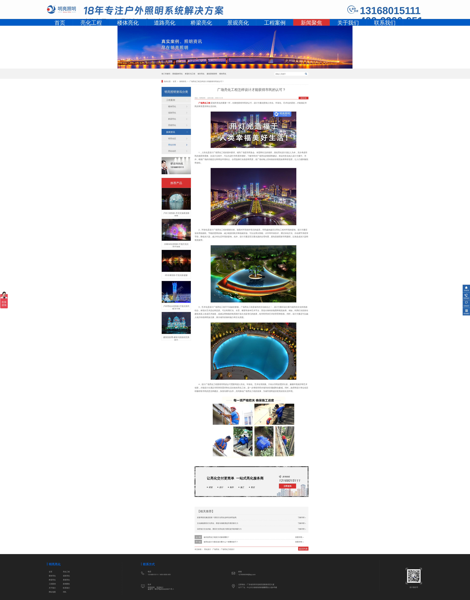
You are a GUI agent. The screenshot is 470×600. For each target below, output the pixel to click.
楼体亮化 (128, 22)
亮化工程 (91, 22)
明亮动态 (172, 138)
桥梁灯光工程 (190, 73)
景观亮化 (238, 22)
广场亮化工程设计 (228, 549)
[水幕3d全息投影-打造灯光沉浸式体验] (176, 230)
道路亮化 (164, 22)
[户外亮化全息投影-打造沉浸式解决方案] (176, 292)
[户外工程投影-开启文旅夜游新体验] (176, 199)
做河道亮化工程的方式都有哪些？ (216, 537)
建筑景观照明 (212, 73)
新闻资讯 (183, 81)
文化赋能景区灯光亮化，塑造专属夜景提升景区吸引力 (217, 523)
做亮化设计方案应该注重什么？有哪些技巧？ (221, 541)
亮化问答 (172, 144)
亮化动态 (172, 151)
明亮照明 (151, 587)
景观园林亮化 (177, 73)
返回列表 (303, 98)
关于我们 (348, 22)
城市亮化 (201, 73)
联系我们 (385, 22)
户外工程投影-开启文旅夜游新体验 (176, 214)
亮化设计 (207, 549)
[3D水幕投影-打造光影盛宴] (176, 261)
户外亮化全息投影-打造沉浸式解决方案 (176, 307)
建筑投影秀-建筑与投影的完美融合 (176, 338)
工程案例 (275, 22)
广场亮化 (215, 549)
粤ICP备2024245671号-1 (164, 589)
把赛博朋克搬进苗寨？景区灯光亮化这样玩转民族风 (216, 517)
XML (64, 592)
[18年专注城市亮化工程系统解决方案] (154, 11)
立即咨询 (287, 486)
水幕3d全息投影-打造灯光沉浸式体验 (176, 245)
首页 (59, 22)
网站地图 (52, 592)
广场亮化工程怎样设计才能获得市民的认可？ (206, 81)
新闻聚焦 (311, 22)
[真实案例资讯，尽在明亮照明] (235, 67)
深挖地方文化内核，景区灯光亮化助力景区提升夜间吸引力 (219, 529)
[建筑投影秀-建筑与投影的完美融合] (176, 323)
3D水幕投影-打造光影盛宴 (176, 275)
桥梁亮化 (201, 22)
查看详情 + (299, 537)
